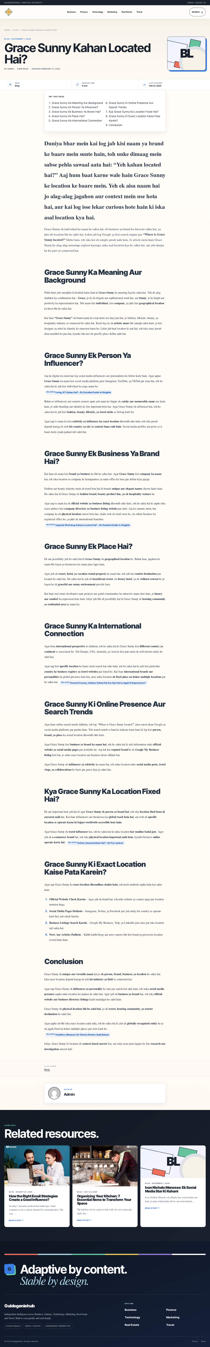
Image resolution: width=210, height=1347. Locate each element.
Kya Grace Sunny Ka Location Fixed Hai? (133, 111)
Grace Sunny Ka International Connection (77, 120)
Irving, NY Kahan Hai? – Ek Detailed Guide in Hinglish (83, 392)
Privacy (195, 1341)
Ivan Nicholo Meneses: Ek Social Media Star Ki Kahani (170, 1189)
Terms (203, 1341)
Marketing (112, 12)
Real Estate (127, 12)
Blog (15, 30)
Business (71, 12)
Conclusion (115, 125)
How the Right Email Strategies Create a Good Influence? (33, 1198)
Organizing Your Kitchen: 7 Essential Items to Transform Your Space (104, 1200)
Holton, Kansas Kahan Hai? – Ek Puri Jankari (100, 843)
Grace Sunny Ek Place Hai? (68, 116)
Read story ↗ (16, 1220)
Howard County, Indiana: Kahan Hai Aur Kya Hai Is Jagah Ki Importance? (108, 682)
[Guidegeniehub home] (12, 12)
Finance (84, 12)
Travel (139, 12)
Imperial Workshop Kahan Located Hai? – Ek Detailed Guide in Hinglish (92, 525)
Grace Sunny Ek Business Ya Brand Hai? (76, 111)
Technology (97, 12)
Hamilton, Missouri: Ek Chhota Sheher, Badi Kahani (82, 1034)
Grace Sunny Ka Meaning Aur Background (77, 102)
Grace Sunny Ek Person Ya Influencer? (75, 107)
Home (7, 30)
